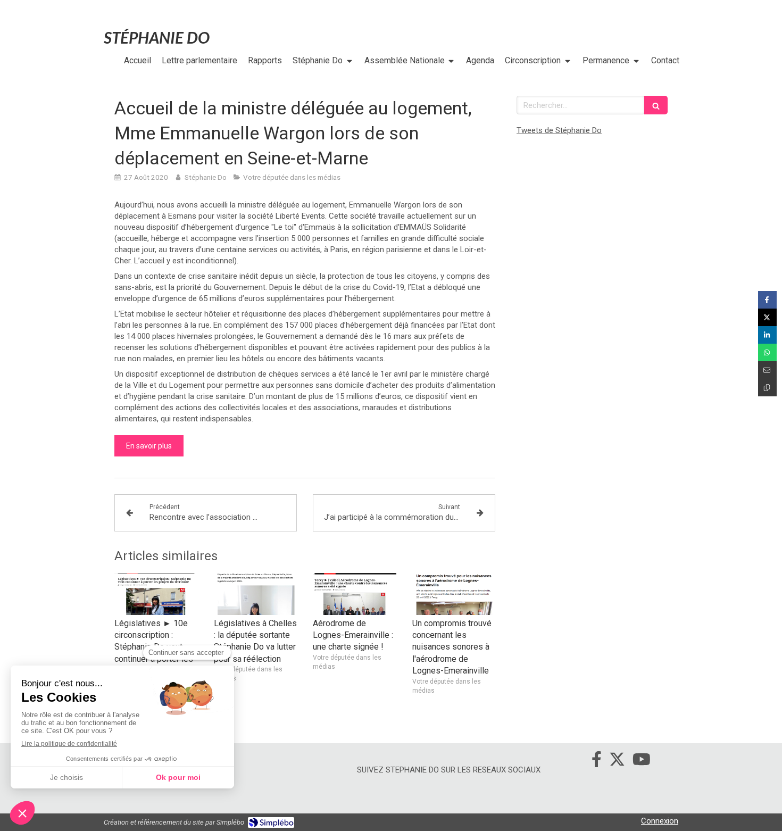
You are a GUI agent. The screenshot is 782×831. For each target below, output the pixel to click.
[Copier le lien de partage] (767, 387)
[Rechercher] (656, 105)
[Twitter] (617, 761)
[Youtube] (642, 761)
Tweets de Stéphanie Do (559, 130)
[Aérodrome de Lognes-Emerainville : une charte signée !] (354, 593)
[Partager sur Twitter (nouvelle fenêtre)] (767, 317)
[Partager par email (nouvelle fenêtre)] (767, 370)
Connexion (659, 821)
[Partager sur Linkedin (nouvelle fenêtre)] (767, 335)
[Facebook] (597, 761)
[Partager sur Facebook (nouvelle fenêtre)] (767, 300)
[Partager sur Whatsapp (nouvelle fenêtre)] (767, 352)
